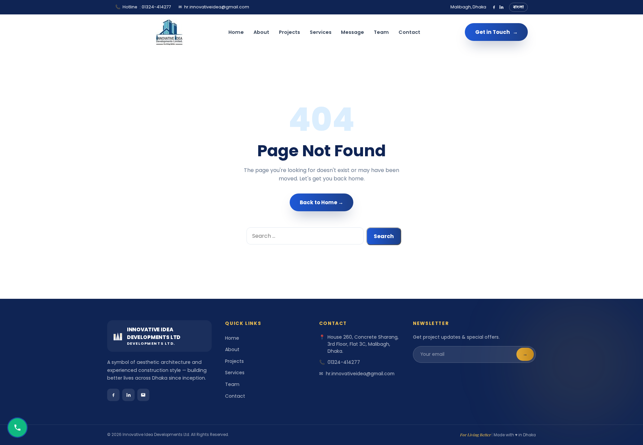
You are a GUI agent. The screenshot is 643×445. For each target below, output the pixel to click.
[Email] (143, 395)
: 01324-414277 (143, 7)
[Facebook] (494, 7)
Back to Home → (321, 202)
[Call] (17, 427)
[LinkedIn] (501, 7)
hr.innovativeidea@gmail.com (213, 7)
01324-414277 (344, 362)
